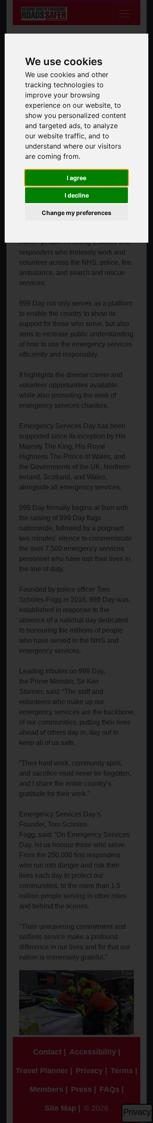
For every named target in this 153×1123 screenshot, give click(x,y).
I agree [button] (76, 177)
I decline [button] (77, 195)
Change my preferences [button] (76, 212)
